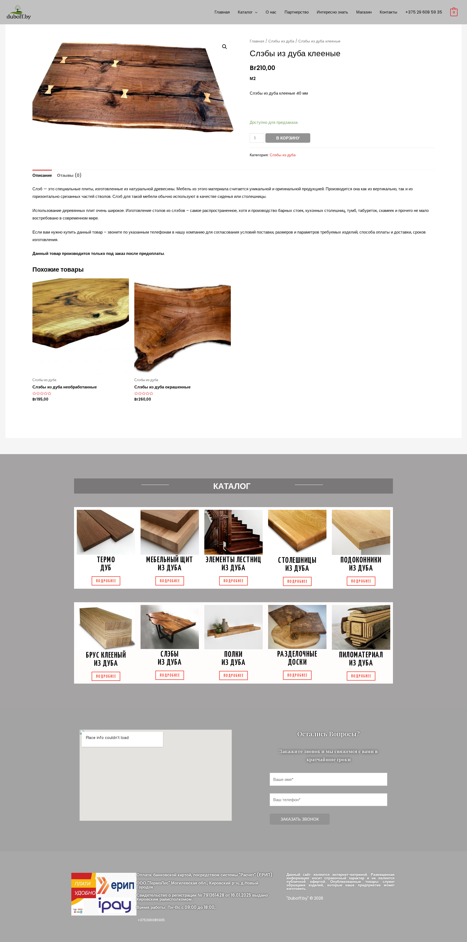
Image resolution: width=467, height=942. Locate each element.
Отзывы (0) (69, 175)
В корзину (287, 138)
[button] (106, 580)
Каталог (245, 12)
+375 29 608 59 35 (423, 12)
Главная (222, 12)
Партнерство (297, 12)
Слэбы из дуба (281, 41)
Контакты (388, 12)
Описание (42, 175)
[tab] (42, 175)
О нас (271, 12)
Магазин (364, 12)
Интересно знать (332, 12)
